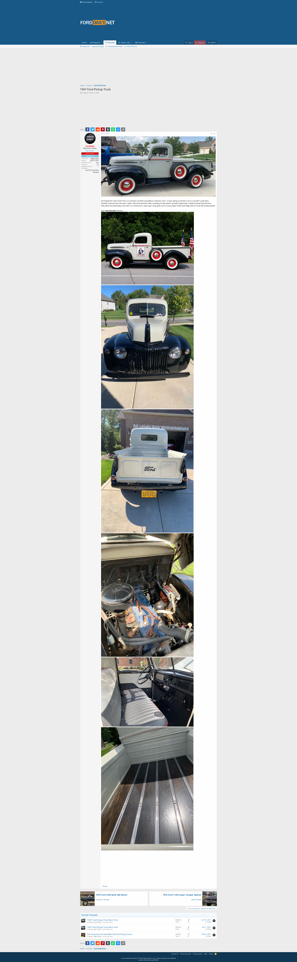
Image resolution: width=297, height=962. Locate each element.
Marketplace (87, 2)
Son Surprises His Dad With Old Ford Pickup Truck (109, 934)
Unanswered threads (115, 46)
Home (84, 42)
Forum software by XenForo (138, 958)
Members (142, 42)
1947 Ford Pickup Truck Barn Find (102, 920)
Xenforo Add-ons (166, 958)
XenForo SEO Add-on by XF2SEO (148, 960)
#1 (215, 134)
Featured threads (98, 47)
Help (205, 954)
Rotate (105, 886)
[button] (101, 42)
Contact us (175, 954)
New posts (86, 46)
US (98, 164)
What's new (125, 42)
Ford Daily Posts (108, 922)
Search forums (132, 46)
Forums (100, 2)
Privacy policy (197, 954)
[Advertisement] (174, 22)
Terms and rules (185, 954)
